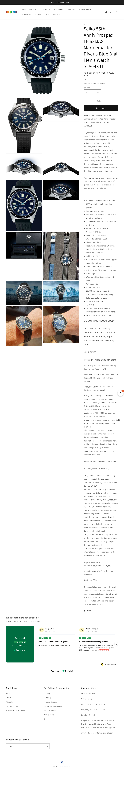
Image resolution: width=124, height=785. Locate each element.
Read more (83, 652)
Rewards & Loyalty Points (16, 710)
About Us (9, 702)
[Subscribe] (47, 746)
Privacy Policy (49, 715)
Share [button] (88, 611)
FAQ (45, 719)
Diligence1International (64, 767)
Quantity (87, 88)
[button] (27, 14)
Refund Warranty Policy (53, 706)
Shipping (87, 83)
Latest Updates (12, 706)
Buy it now (100, 108)
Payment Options (50, 702)
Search (8, 698)
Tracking (47, 693)
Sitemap (9, 693)
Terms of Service (50, 710)
